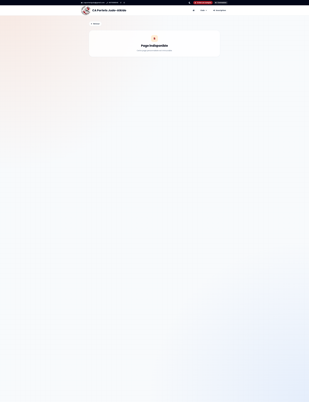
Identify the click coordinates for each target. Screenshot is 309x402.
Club (202, 10)
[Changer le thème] (189, 2)
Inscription (221, 10)
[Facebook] (121, 2)
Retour (96, 24)
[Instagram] (124, 2)
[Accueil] (193, 10)
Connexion (222, 3)
